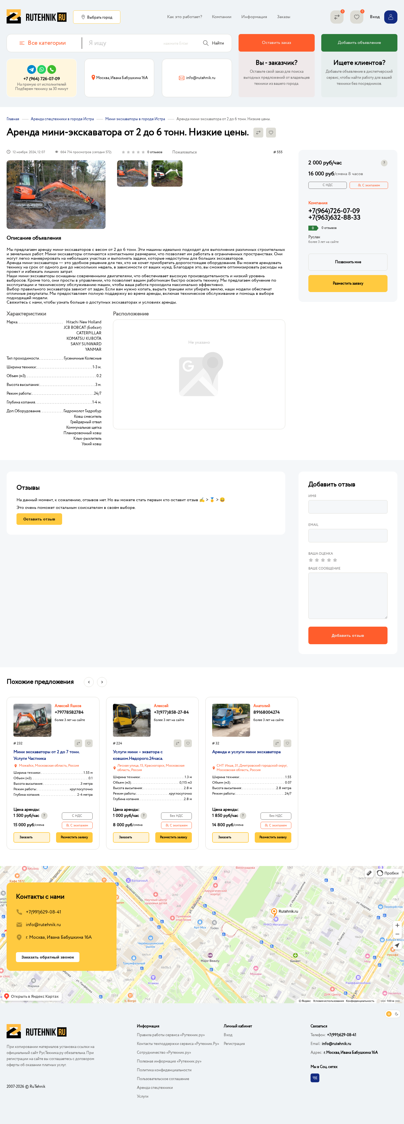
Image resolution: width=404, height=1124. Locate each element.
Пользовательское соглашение (163, 1079)
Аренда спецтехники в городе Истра (62, 119)
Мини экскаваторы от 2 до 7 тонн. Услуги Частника (46, 755)
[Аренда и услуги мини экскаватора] (231, 720)
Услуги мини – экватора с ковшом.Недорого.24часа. (138, 755)
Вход (228, 1035)
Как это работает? (184, 17)
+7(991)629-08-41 (43, 912)
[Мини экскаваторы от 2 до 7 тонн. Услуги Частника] (32, 720)
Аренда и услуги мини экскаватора (246, 752)
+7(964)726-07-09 (334, 211)
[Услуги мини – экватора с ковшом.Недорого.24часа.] (132, 720)
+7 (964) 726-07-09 (41, 79)
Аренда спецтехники (155, 1088)
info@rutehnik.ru (43, 924)
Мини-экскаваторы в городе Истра (135, 119)
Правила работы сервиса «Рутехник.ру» (171, 1035)
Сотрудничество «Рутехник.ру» (164, 1052)
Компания (318, 203)
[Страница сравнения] (337, 17)
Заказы (283, 17)
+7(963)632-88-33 (334, 218)
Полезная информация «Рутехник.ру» (169, 1061)
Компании (221, 17)
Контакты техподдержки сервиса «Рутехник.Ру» (178, 1044)
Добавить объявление (359, 43)
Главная (13, 119)
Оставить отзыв (39, 519)
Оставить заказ (276, 43)
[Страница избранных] (356, 17)
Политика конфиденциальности (164, 1070)
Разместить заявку (348, 283)
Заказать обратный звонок (47, 957)
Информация (254, 17)
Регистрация (234, 1044)
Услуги (142, 1096)
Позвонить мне (348, 262)
